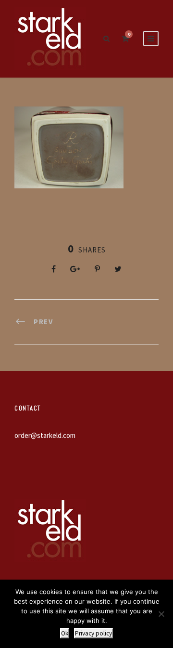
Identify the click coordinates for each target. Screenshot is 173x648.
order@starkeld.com (44, 435)
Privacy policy (93, 633)
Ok (64, 633)
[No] (161, 614)
